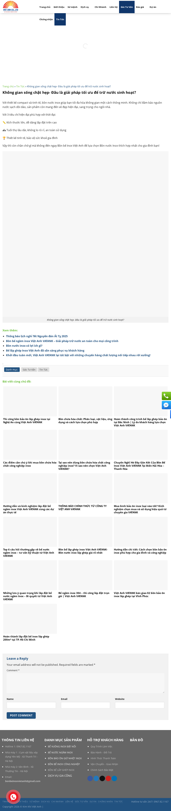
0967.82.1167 (24, 746)
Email (64, 699)
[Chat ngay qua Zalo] (166, 414)
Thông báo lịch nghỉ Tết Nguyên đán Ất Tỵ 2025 (37, 336)
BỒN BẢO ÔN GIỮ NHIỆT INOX (65, 758)
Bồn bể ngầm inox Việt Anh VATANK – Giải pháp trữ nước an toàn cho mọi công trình (62, 341)
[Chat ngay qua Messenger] (166, 405)
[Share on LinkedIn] (114, 778)
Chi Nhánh (100, 6)
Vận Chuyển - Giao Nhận (104, 764)
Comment (13, 670)
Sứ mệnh (72, 6)
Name (10, 699)
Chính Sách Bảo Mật (102, 770)
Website (119, 699)
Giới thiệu (59, 6)
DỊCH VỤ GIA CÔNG (60, 776)
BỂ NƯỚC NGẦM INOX (60, 752)
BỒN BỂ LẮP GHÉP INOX (61, 770)
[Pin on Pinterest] (108, 778)
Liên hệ (114, 6)
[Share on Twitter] (96, 778)
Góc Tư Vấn (127, 6)
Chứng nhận (46, 19)
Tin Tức (60, 19)
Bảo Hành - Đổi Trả (101, 752)
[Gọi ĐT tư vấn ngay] (166, 396)
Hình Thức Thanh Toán (103, 758)
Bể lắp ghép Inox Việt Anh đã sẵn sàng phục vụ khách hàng (45, 350)
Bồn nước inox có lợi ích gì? (24, 346)
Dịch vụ (85, 6)
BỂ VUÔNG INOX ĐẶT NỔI (62, 746)
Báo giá (140, 6)
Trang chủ (44, 6)
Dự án (153, 6)
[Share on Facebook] (90, 778)
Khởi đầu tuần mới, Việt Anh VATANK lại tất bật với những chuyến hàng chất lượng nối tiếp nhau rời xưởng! (78, 355)
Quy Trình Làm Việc (101, 746)
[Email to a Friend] (102, 778)
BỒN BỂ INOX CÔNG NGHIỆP (64, 764)
